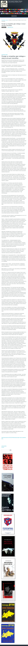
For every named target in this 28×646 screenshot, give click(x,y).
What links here (10, 27)
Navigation (14, 16)
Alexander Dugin (5, 54)
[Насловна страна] (4, 7)
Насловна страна (5, 20)
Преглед (4, 27)
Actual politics (4, 446)
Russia (3, 447)
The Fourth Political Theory (15, 1)
